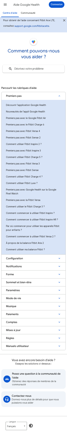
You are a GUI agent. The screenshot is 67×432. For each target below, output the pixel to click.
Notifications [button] (14, 266)
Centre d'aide (10, 13)
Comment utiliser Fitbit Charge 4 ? (24, 176)
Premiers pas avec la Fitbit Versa (23, 200)
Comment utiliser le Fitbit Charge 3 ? (25, 206)
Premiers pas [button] (14, 96)
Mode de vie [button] (13, 298)
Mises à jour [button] (13, 330)
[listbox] (16, 426)
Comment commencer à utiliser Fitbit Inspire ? (30, 213)
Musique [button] (11, 306)
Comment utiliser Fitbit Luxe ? (22, 183)
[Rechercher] (10, 69)
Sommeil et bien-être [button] (18, 282)
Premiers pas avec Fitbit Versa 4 (23, 131)
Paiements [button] (12, 314)
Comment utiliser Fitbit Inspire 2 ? (24, 144)
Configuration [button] (14, 258)
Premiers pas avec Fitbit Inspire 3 (23, 150)
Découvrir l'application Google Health (26, 105)
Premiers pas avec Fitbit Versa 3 (23, 163)
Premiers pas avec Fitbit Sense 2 (23, 137)
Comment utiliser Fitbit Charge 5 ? (24, 157)
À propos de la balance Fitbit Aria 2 (25, 243)
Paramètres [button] (13, 290)
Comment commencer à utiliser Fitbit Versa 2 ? (30, 236)
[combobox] (33, 69)
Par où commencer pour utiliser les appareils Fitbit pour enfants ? (32, 228)
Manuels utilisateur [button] (17, 346)
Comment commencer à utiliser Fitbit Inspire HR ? (32, 219)
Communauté (28, 13)
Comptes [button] (11, 322)
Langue (12, 421)
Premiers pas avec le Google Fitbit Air (26, 118)
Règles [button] (10, 338)
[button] (5, 4)
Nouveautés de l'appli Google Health (25, 111)
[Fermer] (64, 21)
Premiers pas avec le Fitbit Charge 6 (25, 124)
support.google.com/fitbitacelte (31, 26)
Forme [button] (10, 274)
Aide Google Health (26, 5)
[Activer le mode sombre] (31, 426)
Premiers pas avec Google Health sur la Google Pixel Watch (31, 191)
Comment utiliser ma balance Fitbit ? (25, 249)
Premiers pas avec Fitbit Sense (22, 170)
